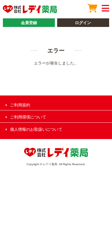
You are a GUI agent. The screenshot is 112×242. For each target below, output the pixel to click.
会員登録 (29, 22)
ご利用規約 (20, 105)
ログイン (83, 22)
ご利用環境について (28, 117)
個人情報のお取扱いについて (36, 129)
